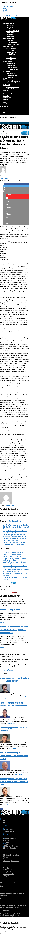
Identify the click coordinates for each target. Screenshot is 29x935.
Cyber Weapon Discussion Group (11, 855)
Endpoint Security (11, 52)
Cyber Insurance (10, 64)
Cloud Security (10, 50)
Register (2, 622)
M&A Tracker (10, 89)
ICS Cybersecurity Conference (10, 15)
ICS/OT (5, 79)
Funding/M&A (6, 85)
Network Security (11, 60)
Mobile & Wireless (11, 58)
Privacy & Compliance (12, 67)
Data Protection (10, 66)
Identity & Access (11, 54)
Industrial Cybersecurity (13, 81)
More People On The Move (6, 670)
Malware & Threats (8, 23)
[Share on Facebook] (16, 184)
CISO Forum (9, 77)
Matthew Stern (4, 179)
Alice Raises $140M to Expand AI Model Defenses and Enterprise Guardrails (15, 559)
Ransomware (9, 35)
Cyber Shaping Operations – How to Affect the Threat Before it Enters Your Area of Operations (15, 536)
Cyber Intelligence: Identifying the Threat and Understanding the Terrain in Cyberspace (14, 543)
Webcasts (5, 8)
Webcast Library (7, 840)
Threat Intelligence (11, 40)
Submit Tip (2, 886)
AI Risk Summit (7, 844)
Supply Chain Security (12, 69)
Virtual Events (6, 10)
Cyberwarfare (10, 25)
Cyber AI (5, 91)
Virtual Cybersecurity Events (10, 838)
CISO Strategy (7, 71)
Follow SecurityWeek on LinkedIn (11, 861)
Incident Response (11, 42)
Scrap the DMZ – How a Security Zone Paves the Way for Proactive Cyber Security (15, 532)
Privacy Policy (6, 876)
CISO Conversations (11, 75)
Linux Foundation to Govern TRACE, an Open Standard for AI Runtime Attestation (13, 555)
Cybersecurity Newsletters (9, 848)
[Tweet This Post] (16, 186)
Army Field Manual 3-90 (18, 267)
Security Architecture (9, 46)
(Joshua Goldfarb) (13, 748)
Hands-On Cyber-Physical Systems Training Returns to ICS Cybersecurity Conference (16, 571)
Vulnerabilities (10, 37)
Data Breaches (10, 29)
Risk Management (8, 62)
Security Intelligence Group (10, 859)
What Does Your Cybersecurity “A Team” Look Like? (15, 525)
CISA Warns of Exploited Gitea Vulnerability (13, 552)
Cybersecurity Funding (12, 87)
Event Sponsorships (8, 870)
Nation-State (10, 33)
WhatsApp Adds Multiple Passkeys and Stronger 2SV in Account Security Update (15, 567)
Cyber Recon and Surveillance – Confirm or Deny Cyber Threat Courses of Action (15, 539)
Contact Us (2, 898)
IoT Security (9, 56)
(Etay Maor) (5, 804)
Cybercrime (9, 27)
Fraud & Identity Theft (12, 31)
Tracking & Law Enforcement (14, 44)
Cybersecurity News (8, 6)
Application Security (12, 48)
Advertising (6, 868)
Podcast (5, 12)
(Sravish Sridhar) (11, 724)
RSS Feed (5, 857)
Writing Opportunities (8, 872)
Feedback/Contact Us (8, 874)
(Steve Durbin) (18, 774)
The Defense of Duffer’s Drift (15, 303)
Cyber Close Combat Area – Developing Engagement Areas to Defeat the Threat (16, 528)
